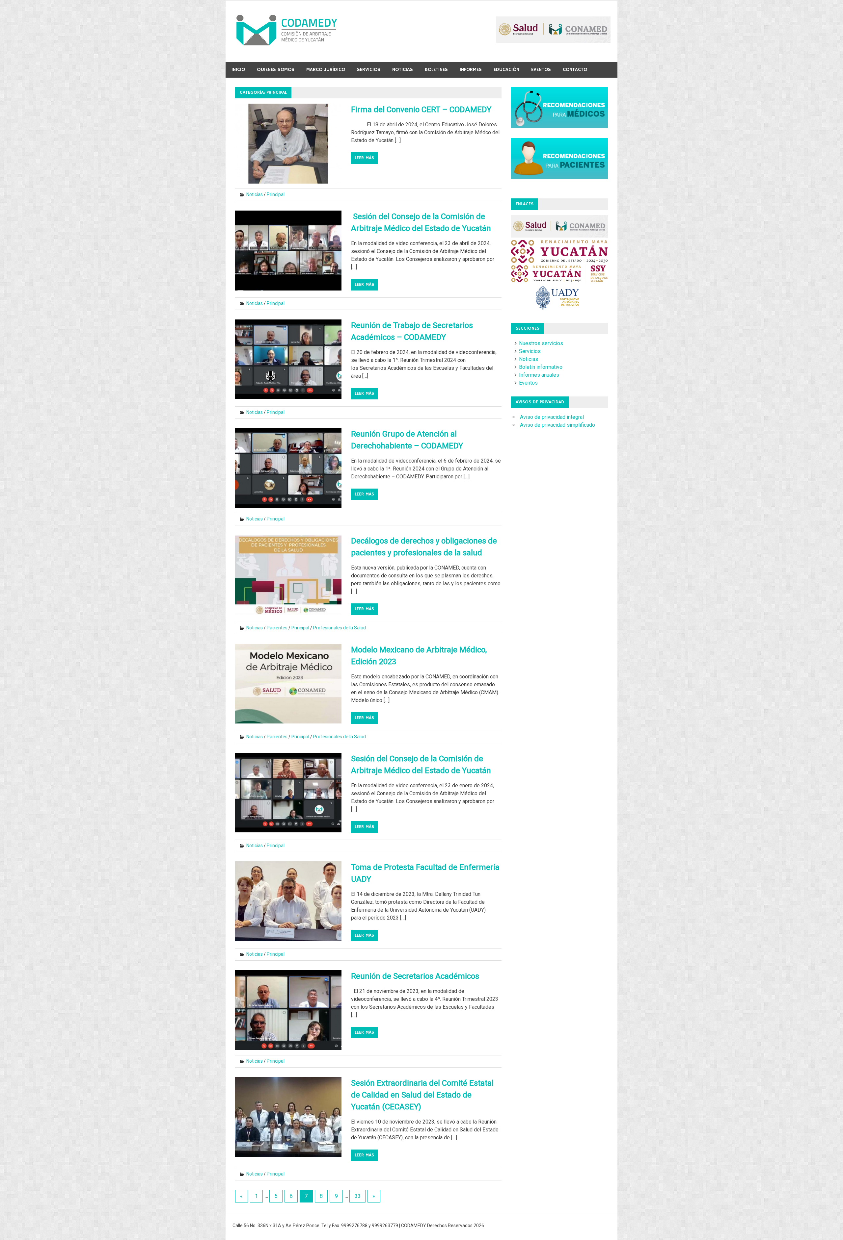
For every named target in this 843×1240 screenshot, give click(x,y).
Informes (471, 69)
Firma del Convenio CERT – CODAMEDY (421, 109)
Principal (276, 194)
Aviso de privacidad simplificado (557, 425)
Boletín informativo (540, 367)
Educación (506, 69)
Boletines (436, 69)
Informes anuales (539, 375)
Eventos (541, 69)
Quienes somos (275, 69)
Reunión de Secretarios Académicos (415, 976)
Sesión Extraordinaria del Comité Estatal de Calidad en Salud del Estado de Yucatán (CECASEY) (422, 1094)
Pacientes (277, 627)
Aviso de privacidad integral (552, 417)
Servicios (368, 69)
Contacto (575, 69)
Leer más (364, 158)
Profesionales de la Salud (339, 627)
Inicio (238, 69)
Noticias (402, 69)
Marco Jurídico (325, 69)
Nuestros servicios (541, 343)
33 (358, 1196)
